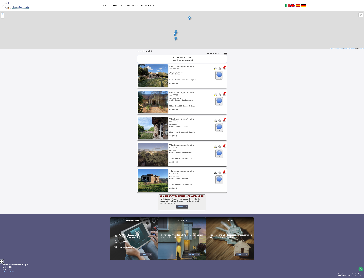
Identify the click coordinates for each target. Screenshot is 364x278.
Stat (360, 275)
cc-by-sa (362, 48)
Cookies (11, 271)
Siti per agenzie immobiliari (345, 275)
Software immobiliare (348, 274)
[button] (189, 18)
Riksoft (339, 274)
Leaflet (332, 48)
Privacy (4, 271)
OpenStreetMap (351, 48)
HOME (104, 6)
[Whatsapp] (361, 269)
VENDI (127, 6)
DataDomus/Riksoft (339, 48)
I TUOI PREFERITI (116, 6)
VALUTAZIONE (138, 6)
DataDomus (358, 274)
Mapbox (345, 48)
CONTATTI (149, 6)
